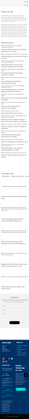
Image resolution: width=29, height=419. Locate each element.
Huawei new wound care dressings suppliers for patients (14, 99)
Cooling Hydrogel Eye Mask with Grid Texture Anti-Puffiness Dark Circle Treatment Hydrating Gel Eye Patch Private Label (14, 220)
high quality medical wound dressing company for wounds (12, 74)
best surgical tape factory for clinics (11, 113)
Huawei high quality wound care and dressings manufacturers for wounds (12, 65)
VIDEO (3, 347)
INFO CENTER (5, 349)
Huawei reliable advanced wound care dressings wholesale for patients (12, 90)
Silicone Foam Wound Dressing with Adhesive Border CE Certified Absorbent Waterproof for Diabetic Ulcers (13, 243)
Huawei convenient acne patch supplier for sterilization (14, 127)
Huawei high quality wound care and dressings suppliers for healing (12, 149)
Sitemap (20, 416)
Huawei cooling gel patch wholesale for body (14, 141)
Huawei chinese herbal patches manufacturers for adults (10, 107)
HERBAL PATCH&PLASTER (17, 176)
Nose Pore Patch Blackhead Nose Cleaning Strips (14, 197)
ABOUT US (4, 345)
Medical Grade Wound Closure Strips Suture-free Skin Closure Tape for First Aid (14, 265)
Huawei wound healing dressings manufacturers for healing (11, 135)
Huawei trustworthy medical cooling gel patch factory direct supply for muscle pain (14, 120)
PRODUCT (4, 348)
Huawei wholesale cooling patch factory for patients (14, 156)
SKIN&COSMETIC (6, 176)
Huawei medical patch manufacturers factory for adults (14, 57)
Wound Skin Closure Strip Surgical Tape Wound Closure (13, 287)
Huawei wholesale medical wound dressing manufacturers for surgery (13, 50)
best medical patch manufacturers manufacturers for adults (11, 82)
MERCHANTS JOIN (6, 351)
